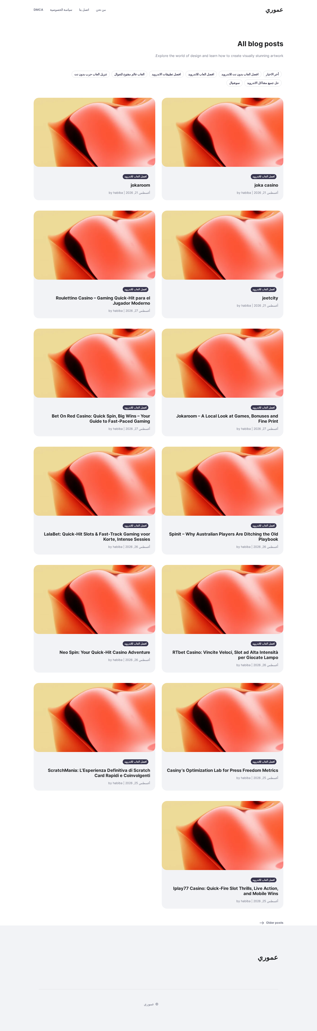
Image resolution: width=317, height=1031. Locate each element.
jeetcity (270, 298)
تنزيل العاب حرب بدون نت (90, 74)
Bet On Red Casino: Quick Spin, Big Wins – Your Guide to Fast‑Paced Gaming (101, 418)
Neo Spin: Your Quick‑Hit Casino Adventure (105, 652)
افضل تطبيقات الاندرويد (166, 74)
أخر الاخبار (272, 74)
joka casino (266, 185)
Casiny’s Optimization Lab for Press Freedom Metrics (222, 770)
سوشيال (234, 83)
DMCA (38, 9)
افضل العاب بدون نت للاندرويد (240, 74)
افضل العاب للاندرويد (201, 74)
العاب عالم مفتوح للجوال (129, 74)
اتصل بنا (84, 9)
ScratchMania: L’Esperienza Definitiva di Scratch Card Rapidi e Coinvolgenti (99, 773)
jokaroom (140, 185)
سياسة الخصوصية (61, 9)
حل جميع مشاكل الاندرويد (263, 83)
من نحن (101, 9)
